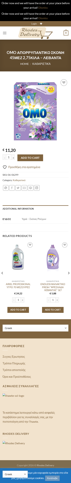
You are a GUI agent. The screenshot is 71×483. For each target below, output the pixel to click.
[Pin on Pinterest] (30, 188)
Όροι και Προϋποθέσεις (17, 376)
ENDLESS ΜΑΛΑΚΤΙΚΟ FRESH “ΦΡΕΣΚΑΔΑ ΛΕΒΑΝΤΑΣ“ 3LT (52, 287)
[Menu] (5, 33)
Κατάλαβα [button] (52, 478)
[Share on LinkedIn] (37, 188)
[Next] (68, 280)
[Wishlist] (40, 24)
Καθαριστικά (41, 63)
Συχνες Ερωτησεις (14, 356)
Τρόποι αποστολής (14, 369)
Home (24, 63)
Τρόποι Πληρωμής (14, 363)
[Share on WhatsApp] (6, 188)
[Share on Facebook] (12, 188)
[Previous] (2, 280)
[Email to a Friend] (24, 188)
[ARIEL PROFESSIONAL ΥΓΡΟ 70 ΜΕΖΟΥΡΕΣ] (18, 257)
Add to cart (30, 157)
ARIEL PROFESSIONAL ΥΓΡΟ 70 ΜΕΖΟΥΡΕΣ (18, 286)
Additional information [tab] (18, 208)
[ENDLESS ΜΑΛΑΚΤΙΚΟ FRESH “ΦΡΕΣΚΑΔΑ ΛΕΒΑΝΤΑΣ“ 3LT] (52, 257)
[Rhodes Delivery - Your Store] (35, 33)
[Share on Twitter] (18, 188)
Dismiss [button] (43, 7)
